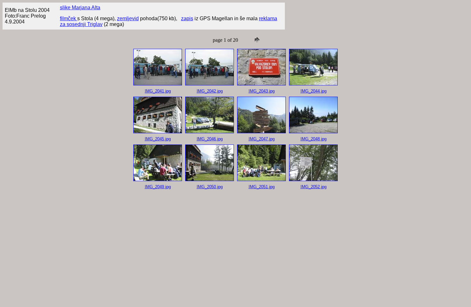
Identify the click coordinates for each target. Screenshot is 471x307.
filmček (68, 18)
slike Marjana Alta (80, 7)
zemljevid (128, 18)
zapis (187, 18)
